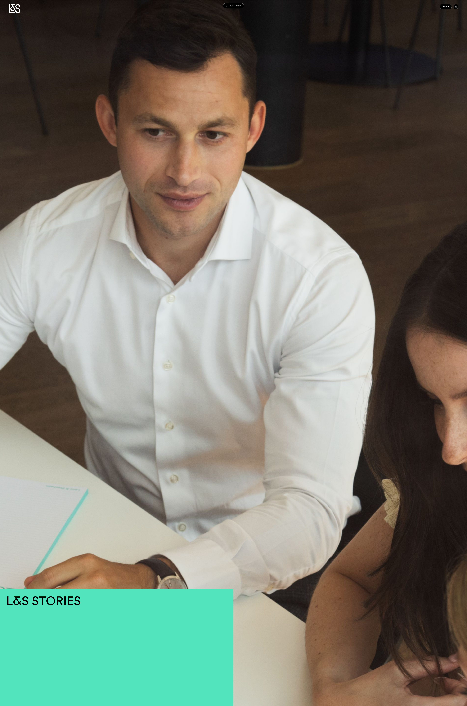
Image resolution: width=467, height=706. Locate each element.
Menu (446, 6)
